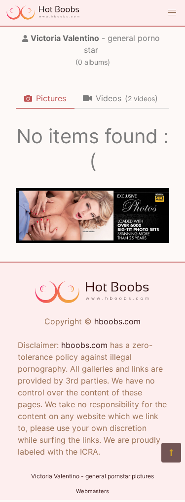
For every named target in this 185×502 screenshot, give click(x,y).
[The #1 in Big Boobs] (92, 240)
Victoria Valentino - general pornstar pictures (92, 476)
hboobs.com (117, 321)
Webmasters (92, 491)
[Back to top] (171, 453)
